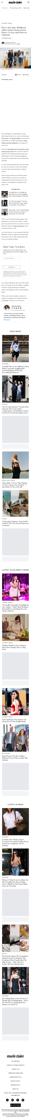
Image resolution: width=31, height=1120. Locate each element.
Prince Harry (5, 138)
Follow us (19, 74)
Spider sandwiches (18, 226)
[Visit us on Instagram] (12, 1100)
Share (5, 74)
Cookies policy (15, 1085)
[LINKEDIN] (16, 308)
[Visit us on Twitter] (7, 1100)
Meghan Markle (16, 138)
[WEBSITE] (18, 308)
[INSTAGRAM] (14, 308)
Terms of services (20, 271)
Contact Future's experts (15, 1065)
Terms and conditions (15, 1073)
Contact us (15, 1069)
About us (15, 1089)
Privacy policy (15, 1081)
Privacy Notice (21, 272)
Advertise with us (15, 1077)
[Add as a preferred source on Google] (15, 1105)
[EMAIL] (21, 308)
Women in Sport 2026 (15, 8)
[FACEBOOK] (12, 308)
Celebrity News (7, 23)
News (18, 43)
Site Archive (15, 1061)
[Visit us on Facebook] (17, 1100)
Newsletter (27, 74)
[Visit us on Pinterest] (23, 1100)
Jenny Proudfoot (11, 42)
